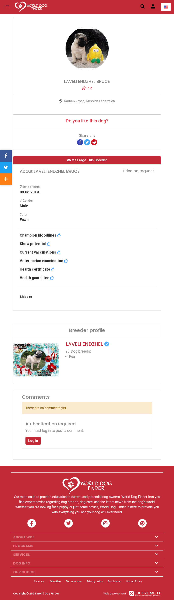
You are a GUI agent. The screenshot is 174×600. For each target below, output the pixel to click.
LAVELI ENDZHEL (85, 344)
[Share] (6, 179)
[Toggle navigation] (7, 7)
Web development (114, 593)
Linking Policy (134, 581)
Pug (89, 88)
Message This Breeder (89, 160)
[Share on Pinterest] (94, 142)
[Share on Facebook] (80, 142)
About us (39, 581)
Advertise (55, 581)
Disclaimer (114, 581)
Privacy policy (95, 581)
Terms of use (73, 581)
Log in (33, 441)
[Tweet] (87, 142)
